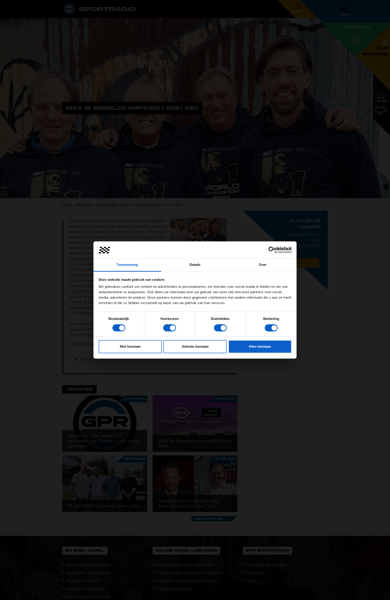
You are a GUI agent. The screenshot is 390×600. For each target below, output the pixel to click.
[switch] (169, 328)
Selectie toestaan (195, 347)
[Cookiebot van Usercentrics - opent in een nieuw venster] (272, 250)
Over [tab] (263, 265)
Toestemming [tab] (127, 265)
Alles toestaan (260, 347)
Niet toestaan (130, 347)
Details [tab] (195, 265)
